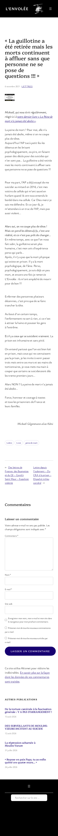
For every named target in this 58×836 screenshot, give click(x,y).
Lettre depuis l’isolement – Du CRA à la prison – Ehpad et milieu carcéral (42, 475)
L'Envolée (17, 8)
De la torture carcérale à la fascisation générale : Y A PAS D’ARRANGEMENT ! (28, 710)
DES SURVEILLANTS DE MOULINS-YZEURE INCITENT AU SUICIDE (26, 727)
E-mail (8, 589)
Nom (8, 574)
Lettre (9, 442)
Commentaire (11, 535)
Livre (18, 442)
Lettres (27, 86)
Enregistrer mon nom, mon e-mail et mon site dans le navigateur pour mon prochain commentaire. (30, 620)
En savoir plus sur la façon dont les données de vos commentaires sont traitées (27, 677)
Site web (8, 603)
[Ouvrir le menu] (50, 9)
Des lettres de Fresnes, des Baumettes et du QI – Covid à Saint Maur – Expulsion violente (17, 475)
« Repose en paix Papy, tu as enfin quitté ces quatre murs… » (25, 761)
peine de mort (31, 442)
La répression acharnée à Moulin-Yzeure (20, 744)
